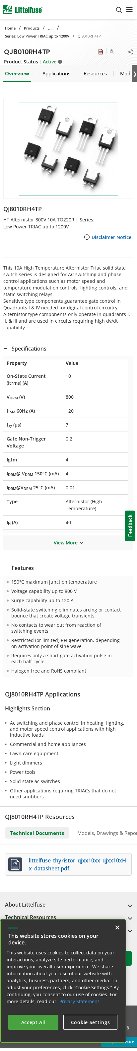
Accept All (33, 1022)
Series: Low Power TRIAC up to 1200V (37, 36)
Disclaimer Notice (111, 237)
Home (10, 28)
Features (23, 568)
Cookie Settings (90, 1022)
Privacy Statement (79, 1001)
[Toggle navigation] (129, 9)
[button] (68, 149)
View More (66, 542)
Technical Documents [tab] (37, 833)
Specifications (29, 348)
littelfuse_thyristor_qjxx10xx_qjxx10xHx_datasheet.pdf (77, 864)
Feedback (130, 526)
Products (31, 28)
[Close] (117, 927)
